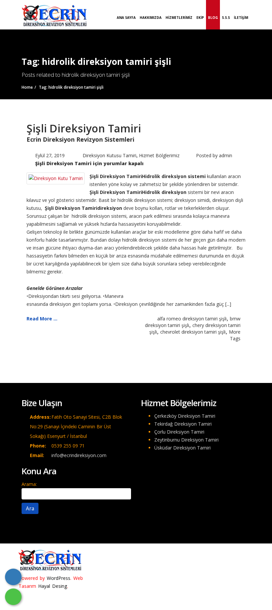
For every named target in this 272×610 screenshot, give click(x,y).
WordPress (58, 578)
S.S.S (226, 17)
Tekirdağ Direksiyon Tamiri (183, 424)
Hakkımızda (151, 17)
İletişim (241, 17)
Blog (213, 17)
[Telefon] (13, 577)
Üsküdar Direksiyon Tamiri (182, 448)
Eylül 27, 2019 (50, 155)
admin (225, 155)
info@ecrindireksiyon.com (78, 455)
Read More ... (42, 318)
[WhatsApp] (13, 596)
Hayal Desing (52, 586)
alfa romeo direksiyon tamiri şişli (192, 318)
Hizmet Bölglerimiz (159, 155)
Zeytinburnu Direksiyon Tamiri (186, 440)
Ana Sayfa (126, 17)
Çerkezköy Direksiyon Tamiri (184, 416)
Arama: (29, 484)
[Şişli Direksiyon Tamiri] (56, 178)
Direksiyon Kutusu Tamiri (109, 155)
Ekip (200, 17)
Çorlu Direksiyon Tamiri (179, 432)
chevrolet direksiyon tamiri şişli (193, 332)
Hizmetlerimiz (179, 17)
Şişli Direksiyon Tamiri (84, 128)
